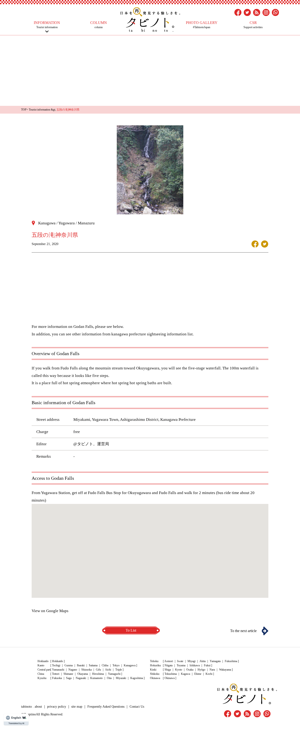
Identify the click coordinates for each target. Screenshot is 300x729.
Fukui (207, 665)
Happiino (30, 714)
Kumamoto (96, 678)
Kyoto (178, 669)
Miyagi (191, 661)
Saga (68, 678)
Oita (109, 678)
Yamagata (215, 661)
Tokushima (171, 673)
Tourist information (47, 25)
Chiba (105, 665)
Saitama (93, 665)
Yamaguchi (114, 673)
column (98, 25)
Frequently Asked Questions (105, 706)
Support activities (253, 25)
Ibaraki (81, 665)
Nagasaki (81, 678)
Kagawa (185, 673)
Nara (212, 669)
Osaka (189, 669)
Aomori (168, 661)
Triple (118, 669)
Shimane (68, 673)
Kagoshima (136, 678)
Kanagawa (129, 665)
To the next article (243, 631)
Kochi (209, 673)
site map (76, 706)
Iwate (180, 661)
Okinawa (170, 678)
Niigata (168, 665)
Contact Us (137, 706)
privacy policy (56, 706)
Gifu (98, 669)
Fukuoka (57, 678)
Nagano (72, 669)
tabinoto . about (31, 706)
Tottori (55, 673)
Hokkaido (57, 661)
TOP (23, 109)
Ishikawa (195, 665)
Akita (202, 661)
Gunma (68, 665)
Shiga (168, 669)
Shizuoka (86, 669)
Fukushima (231, 661)
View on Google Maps (50, 611)
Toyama (181, 665)
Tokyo (116, 665)
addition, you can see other (58, 334)
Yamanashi (58, 669)
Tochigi (56, 665)
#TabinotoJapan (202, 25)
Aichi (108, 669)
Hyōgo (201, 669)
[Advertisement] (150, 71)
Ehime (197, 673)
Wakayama (225, 669)
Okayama (82, 673)
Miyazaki (121, 678)
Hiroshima (98, 673)
